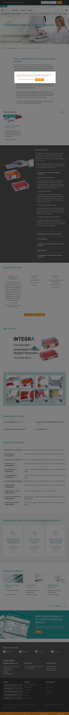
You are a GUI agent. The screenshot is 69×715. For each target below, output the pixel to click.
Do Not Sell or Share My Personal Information (26, 79)
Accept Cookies (39, 79)
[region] (35, 77)
